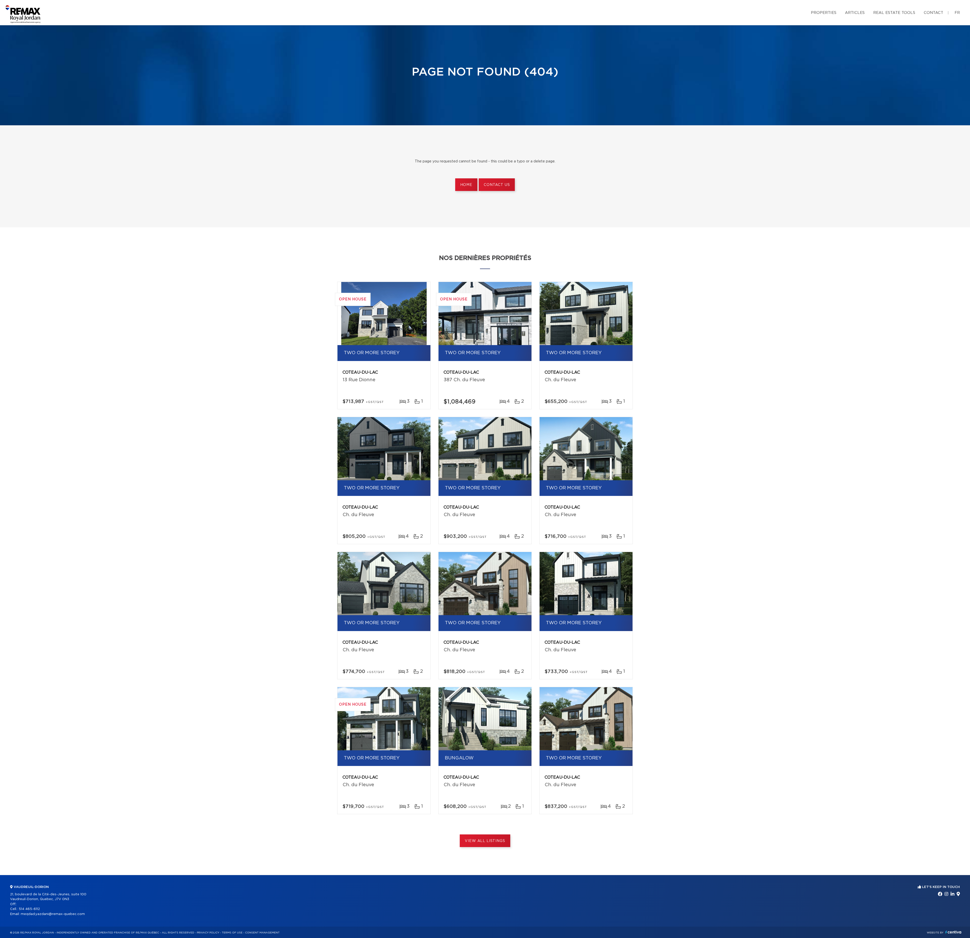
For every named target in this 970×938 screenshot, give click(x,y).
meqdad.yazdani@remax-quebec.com (53, 914)
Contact (933, 13)
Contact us (497, 185)
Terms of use (232, 932)
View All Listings (485, 841)
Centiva (953, 932)
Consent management (262, 932)
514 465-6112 (29, 909)
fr (957, 13)
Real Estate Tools (894, 13)
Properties (823, 13)
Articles (855, 13)
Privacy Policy (208, 932)
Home (466, 185)
